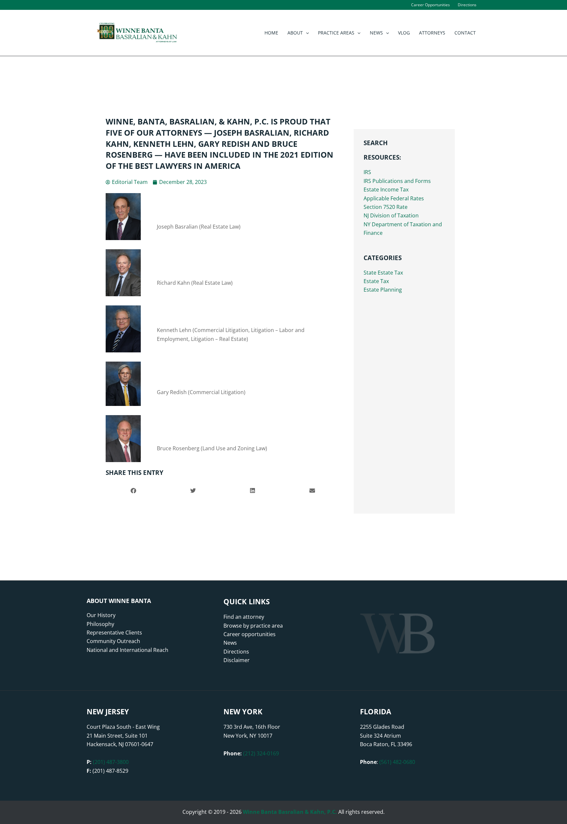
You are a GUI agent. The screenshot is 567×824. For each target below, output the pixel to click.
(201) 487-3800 (111, 762)
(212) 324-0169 (261, 753)
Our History (101, 615)
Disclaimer (236, 660)
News (230, 642)
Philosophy (100, 624)
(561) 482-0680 (397, 762)
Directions (236, 651)
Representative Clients (114, 632)
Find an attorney (243, 616)
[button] (306, 33)
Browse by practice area (253, 625)
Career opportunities (249, 634)
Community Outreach (113, 641)
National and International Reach (127, 650)
